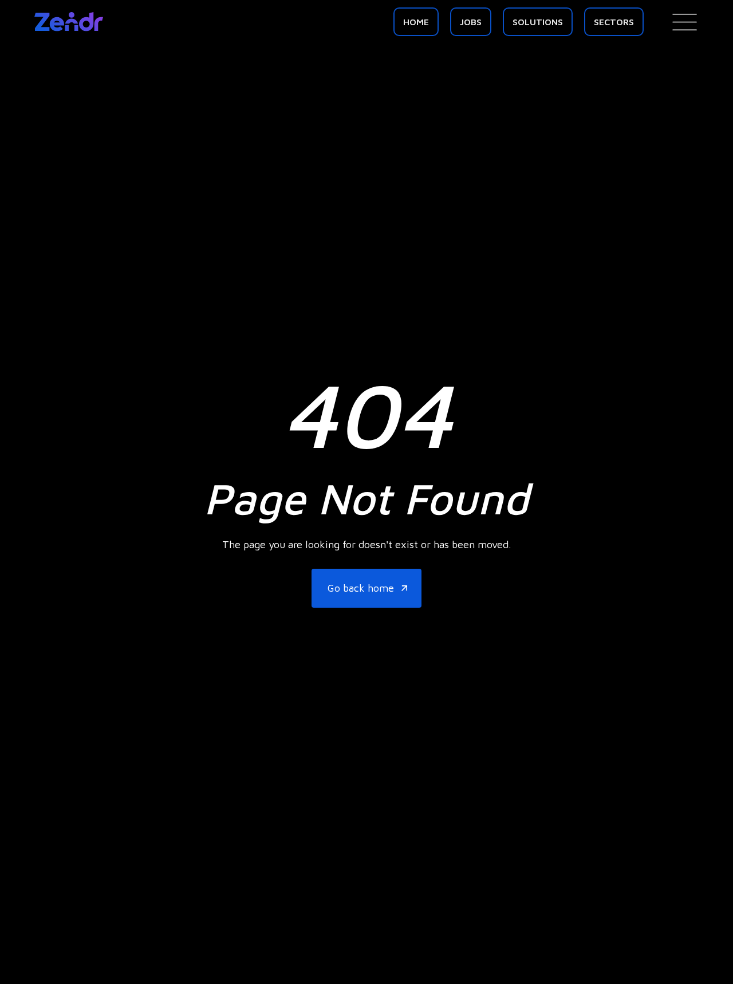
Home (416, 22)
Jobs (471, 22)
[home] (68, 21)
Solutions (538, 22)
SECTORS (614, 22)
